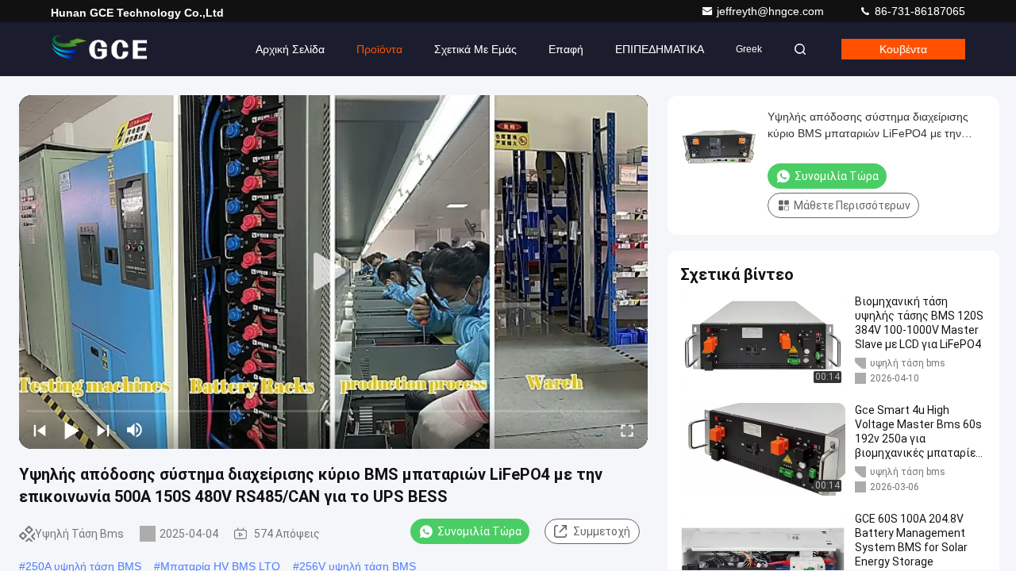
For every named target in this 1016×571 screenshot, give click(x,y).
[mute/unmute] (135, 430)
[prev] (40, 430)
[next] (103, 430)
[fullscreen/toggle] (627, 430)
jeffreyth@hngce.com (772, 11)
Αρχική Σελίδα (290, 49)
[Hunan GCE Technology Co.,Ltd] (101, 49)
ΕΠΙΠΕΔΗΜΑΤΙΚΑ (659, 49)
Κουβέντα (903, 49)
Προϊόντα (379, 49)
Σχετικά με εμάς (475, 49)
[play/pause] (71, 430)
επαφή (565, 49)
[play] (333, 272)
